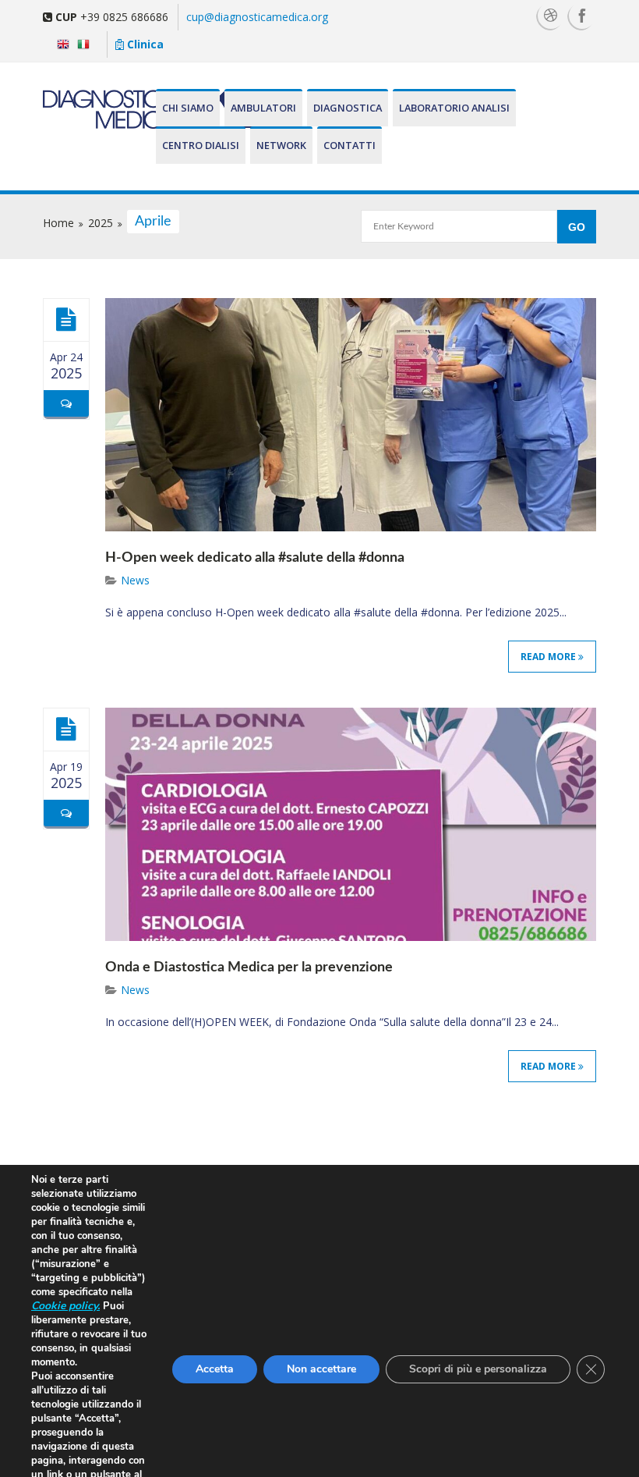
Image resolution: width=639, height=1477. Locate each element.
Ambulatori (263, 108)
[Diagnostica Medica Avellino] (98, 109)
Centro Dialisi (200, 145)
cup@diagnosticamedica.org (257, 16)
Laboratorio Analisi (454, 108)
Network (281, 145)
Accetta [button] (215, 1369)
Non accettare (321, 1369)
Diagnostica (347, 108)
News (135, 580)
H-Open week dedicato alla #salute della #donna (254, 558)
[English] (59, 43)
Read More (549, 656)
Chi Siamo (188, 108)
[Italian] (86, 43)
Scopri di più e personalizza (478, 1369)
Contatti (349, 145)
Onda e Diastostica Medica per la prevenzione (249, 967)
